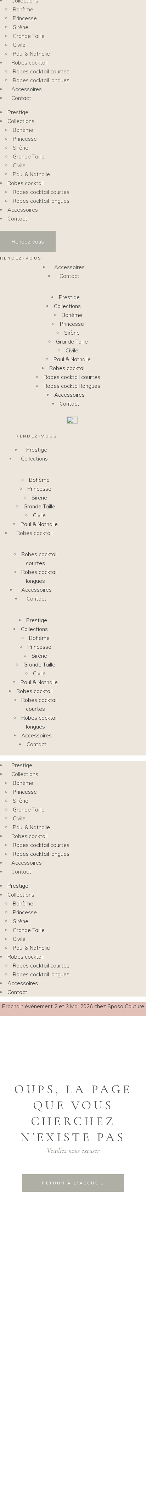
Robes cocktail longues (72, 386)
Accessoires (69, 267)
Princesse (72, 323)
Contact (69, 276)
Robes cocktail (67, 368)
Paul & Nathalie (72, 359)
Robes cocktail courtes (72, 377)
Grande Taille (72, 341)
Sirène (72, 332)
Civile (72, 350)
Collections (67, 306)
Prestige (69, 297)
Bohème (72, 315)
